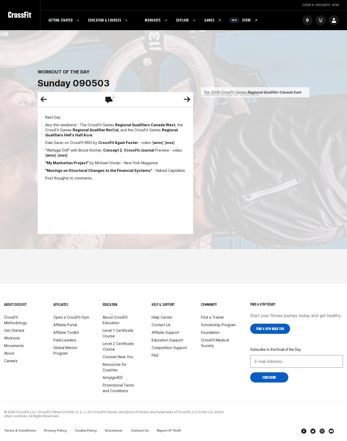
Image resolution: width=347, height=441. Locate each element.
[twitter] (313, 432)
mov (170, 142)
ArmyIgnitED (113, 377)
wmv (157, 142)
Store (241, 20)
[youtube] (331, 432)
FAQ (155, 355)
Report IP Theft (169, 430)
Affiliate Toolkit (66, 332)
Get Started (14, 330)
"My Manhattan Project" (67, 163)
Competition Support (169, 347)
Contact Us (161, 325)
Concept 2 (112, 150)
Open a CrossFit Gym (71, 317)
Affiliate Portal (65, 325)
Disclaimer (114, 430)
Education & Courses (104, 20)
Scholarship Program (218, 325)
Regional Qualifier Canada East (274, 92)
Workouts (153, 20)
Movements (14, 345)
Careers (11, 361)
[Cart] (321, 20)
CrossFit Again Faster (118, 142)
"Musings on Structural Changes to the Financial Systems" (98, 170)
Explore (182, 20)
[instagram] (322, 432)
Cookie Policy (86, 430)
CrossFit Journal (139, 150)
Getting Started (61, 20)
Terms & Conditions (20, 430)
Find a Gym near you (270, 329)
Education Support (167, 340)
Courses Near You (118, 357)
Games (209, 20)
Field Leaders (64, 340)
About (9, 353)
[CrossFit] (20, 15)
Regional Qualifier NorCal (95, 130)
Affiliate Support (165, 332)
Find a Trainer (212, 317)
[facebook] (303, 432)
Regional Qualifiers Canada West (145, 125)
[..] (109, 100)
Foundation (210, 332)
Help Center (162, 317)
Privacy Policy (55, 430)
